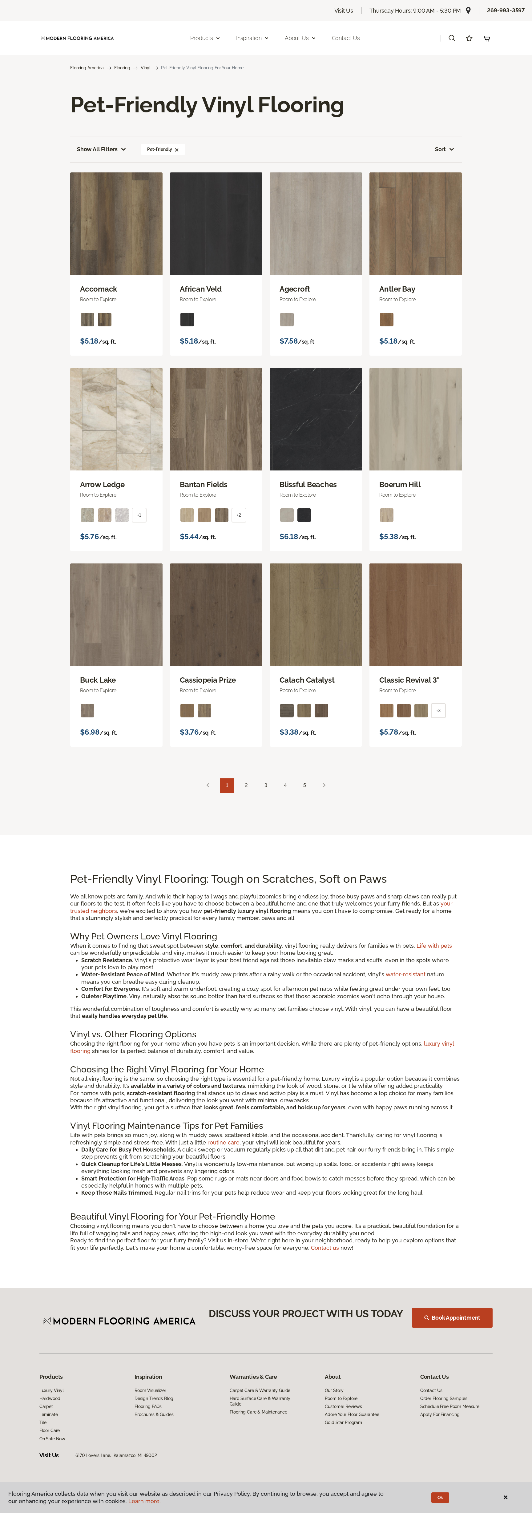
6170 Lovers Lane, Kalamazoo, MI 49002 (116, 1455)
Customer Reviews (343, 1406)
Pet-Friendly (159, 149)
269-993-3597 (506, 10)
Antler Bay (397, 289)
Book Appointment (456, 1317)
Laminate (48, 1414)
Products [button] (201, 38)
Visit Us (343, 10)
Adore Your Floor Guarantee (352, 1414)
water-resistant (405, 974)
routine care (224, 1142)
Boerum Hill (400, 484)
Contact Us (346, 38)
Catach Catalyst (307, 680)
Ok (440, 1497)
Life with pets (434, 945)
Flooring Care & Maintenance (258, 1412)
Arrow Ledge (102, 484)
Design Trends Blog (154, 1398)
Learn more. (144, 1501)
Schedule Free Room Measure (449, 1406)
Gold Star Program (343, 1422)
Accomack (98, 289)
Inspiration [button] (249, 38)
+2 (239, 515)
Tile (42, 1422)
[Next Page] (324, 785)
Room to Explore (341, 1398)
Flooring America (87, 67)
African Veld (201, 289)
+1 (139, 515)
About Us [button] (297, 38)
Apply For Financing (440, 1414)
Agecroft (295, 289)
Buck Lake (98, 680)
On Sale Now (52, 1438)
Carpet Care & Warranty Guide (260, 1390)
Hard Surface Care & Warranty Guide (260, 1401)
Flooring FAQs (148, 1406)
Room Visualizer (150, 1390)
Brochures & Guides (154, 1414)
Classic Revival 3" (409, 680)
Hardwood (49, 1398)
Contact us (325, 1248)
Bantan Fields (204, 484)
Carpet (46, 1406)
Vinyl (146, 67)
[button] (452, 38)
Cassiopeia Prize (208, 680)
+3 (438, 710)
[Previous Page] (207, 785)
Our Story (334, 1390)
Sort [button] (440, 149)
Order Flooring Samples (443, 1398)
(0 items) (486, 38)
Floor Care (49, 1430)
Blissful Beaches (308, 484)
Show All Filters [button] (97, 149)
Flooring (122, 67)
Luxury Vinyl (51, 1390)
